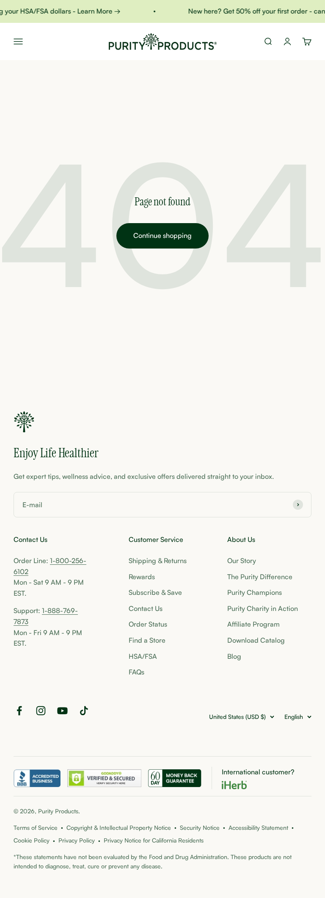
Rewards (142, 576)
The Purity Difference (259, 576)
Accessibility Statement (258, 827)
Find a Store (147, 640)
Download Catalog (256, 640)
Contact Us (145, 608)
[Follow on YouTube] (62, 710)
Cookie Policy (32, 840)
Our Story (241, 560)
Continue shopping (162, 235)
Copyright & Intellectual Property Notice (118, 827)
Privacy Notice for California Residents (154, 840)
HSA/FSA (143, 656)
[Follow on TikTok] (84, 710)
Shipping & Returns (158, 560)
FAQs (136, 672)
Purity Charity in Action (262, 608)
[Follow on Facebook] (19, 710)
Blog (234, 656)
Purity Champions (254, 592)
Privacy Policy (76, 840)
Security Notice (200, 827)
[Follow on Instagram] (41, 710)
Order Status (148, 624)
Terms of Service (36, 827)
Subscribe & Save (155, 592)
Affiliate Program (253, 624)
